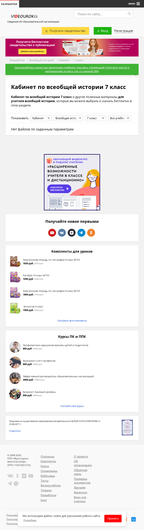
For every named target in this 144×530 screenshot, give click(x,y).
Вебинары (48, 476)
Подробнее (15, 430)
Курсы (45, 466)
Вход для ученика (80, 499)
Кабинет (64, 60)
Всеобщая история (41, 60)
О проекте (81, 456)
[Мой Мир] (133, 519)
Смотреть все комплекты (72, 320)
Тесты (45, 481)
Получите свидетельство (68, 31)
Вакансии (80, 492)
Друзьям (80, 487)
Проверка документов (82, 481)
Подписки (47, 456)
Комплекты (48, 461)
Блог (44, 500)
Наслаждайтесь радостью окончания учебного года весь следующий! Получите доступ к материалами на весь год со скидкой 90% (72, 69)
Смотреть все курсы (72, 406)
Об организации (83, 463)
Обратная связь (80, 472)
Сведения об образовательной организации (33, 21)
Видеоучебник (51, 485)
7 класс (79, 60)
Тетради (46, 490)
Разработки (17, 60)
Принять (113, 518)
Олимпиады (49, 471)
